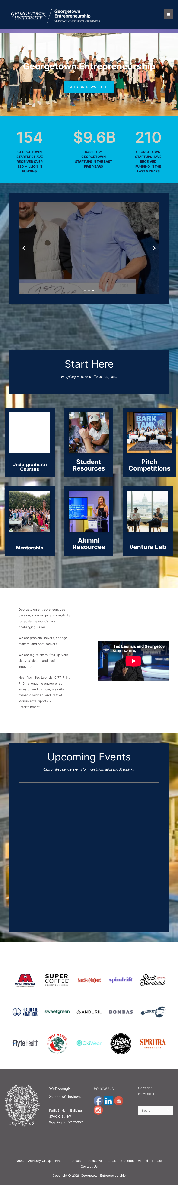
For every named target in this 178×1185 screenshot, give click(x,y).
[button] (24, 248)
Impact (157, 1161)
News (20, 1161)
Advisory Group (39, 1161)
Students (127, 1161)
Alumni (143, 1161)
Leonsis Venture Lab (101, 1161)
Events (60, 1161)
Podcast (76, 1161)
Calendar (145, 1088)
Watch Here (89, 262)
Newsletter (146, 1094)
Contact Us (89, 1166)
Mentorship (29, 548)
